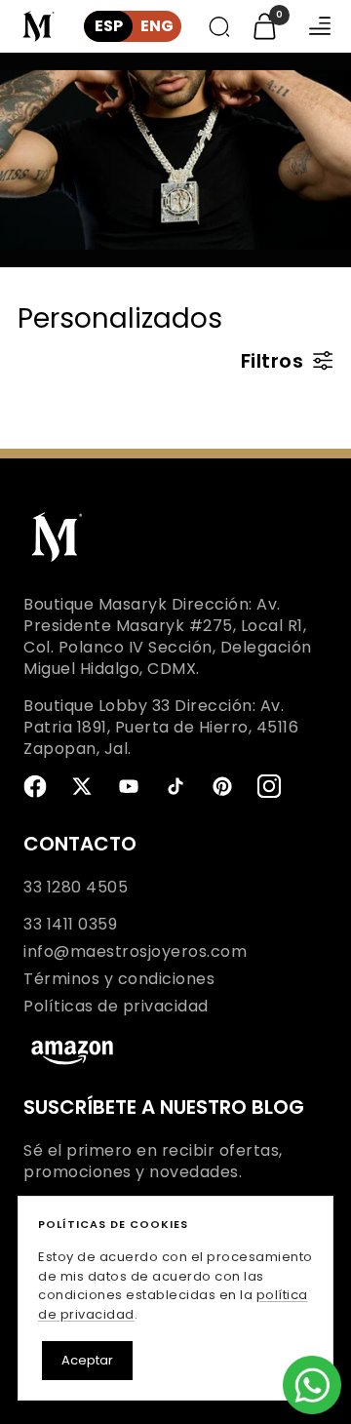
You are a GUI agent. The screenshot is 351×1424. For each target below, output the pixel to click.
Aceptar (87, 1360)
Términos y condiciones (118, 979)
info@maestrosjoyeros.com (135, 952)
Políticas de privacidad (116, 1006)
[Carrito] (265, 26)
